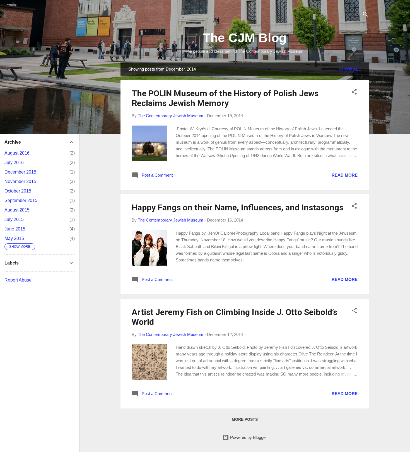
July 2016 (14, 162)
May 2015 (14, 238)
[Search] (365, 15)
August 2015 (17, 210)
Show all (350, 69)
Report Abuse (18, 280)
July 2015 (14, 219)
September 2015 (20, 200)
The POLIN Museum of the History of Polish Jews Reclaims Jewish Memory (225, 98)
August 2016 (17, 153)
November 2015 (20, 181)
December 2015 (20, 172)
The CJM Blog (244, 38)
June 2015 (14, 229)
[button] (354, 92)
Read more (345, 175)
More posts (245, 419)
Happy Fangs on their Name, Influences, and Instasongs (237, 207)
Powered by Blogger (248, 437)
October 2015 (17, 191)
